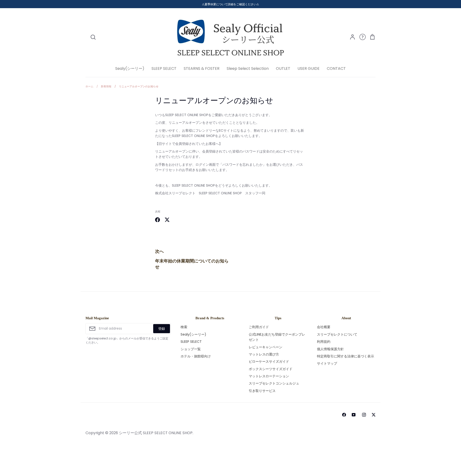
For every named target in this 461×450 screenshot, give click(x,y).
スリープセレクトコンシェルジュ (274, 383)
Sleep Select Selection (248, 68)
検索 (184, 327)
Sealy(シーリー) (129, 68)
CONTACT (336, 68)
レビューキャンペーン (265, 347)
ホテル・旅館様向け (196, 356)
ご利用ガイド (259, 327)
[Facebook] (344, 415)
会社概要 (323, 327)
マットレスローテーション (269, 376)
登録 (161, 328)
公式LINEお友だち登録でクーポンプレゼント (277, 337)
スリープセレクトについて (337, 334)
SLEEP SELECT (164, 68)
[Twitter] (373, 415)
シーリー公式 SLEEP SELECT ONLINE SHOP (156, 432)
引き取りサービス (262, 390)
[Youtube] (353, 415)
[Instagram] (364, 415)
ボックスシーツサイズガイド (270, 369)
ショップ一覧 (191, 349)
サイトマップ (327, 363)
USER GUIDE (308, 68)
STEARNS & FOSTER (201, 68)
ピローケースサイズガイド (269, 361)
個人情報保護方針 (330, 349)
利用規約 (323, 341)
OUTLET (283, 68)
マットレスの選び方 (264, 354)
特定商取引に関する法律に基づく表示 (345, 356)
